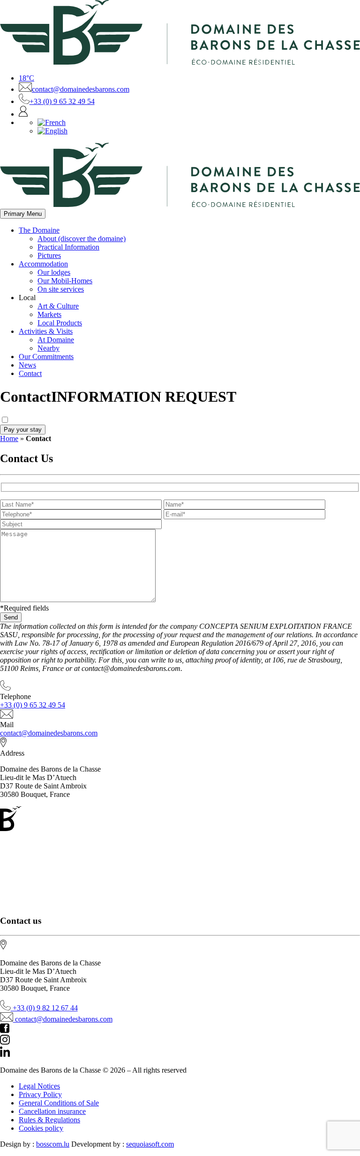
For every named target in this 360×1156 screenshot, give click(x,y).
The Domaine (39, 230)
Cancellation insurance (52, 1111)
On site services (61, 289)
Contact (30, 373)
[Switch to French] (52, 122)
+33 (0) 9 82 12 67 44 (44, 1008)
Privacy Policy (40, 1094)
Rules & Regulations (49, 1120)
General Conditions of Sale (59, 1103)
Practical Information (68, 247)
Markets (49, 314)
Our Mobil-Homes (65, 281)
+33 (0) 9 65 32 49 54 (62, 101)
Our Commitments (46, 357)
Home (9, 438)
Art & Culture (58, 306)
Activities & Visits (46, 331)
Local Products (60, 323)
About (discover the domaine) (82, 239)
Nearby (49, 348)
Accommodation (43, 264)
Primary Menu (23, 213)
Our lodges (54, 272)
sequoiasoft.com (150, 1144)
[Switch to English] (53, 131)
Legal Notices (39, 1086)
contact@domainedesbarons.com (80, 89)
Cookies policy (41, 1128)
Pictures (49, 255)
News (27, 365)
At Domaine (56, 340)
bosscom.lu (52, 1144)
